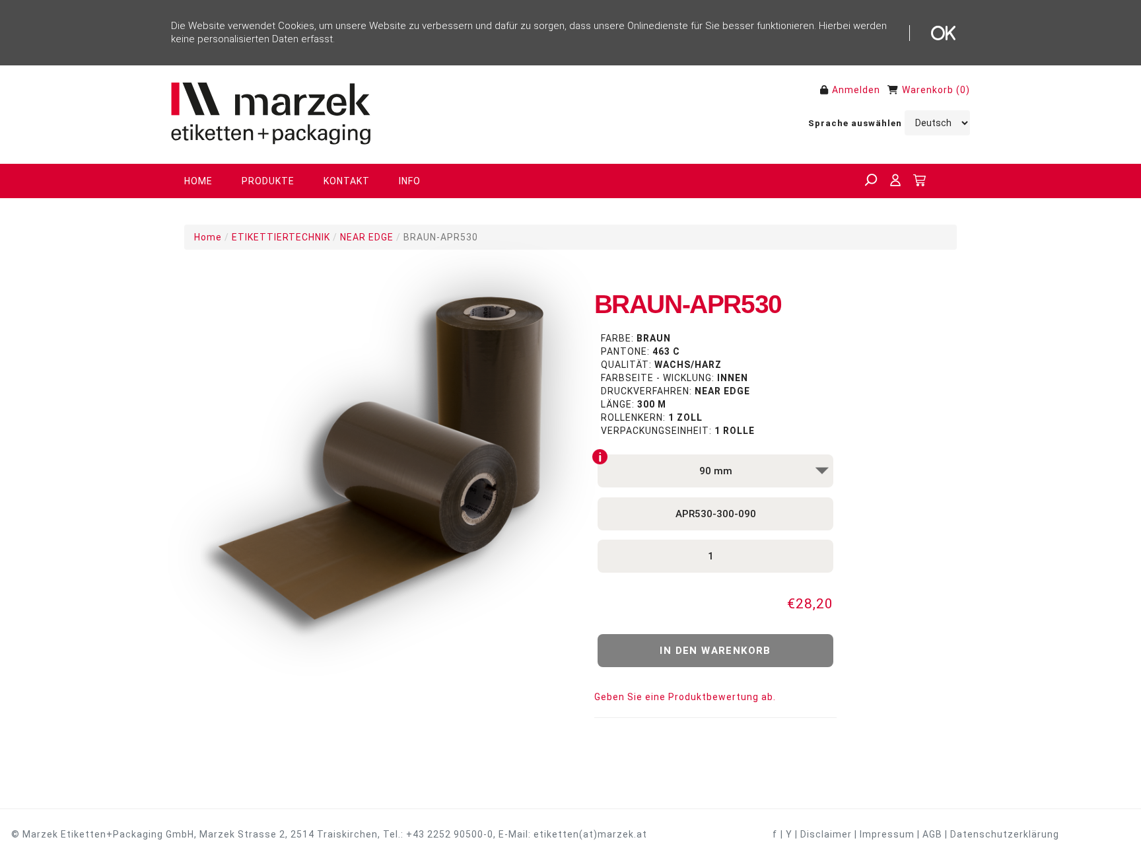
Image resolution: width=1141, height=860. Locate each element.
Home (208, 237)
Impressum (887, 834)
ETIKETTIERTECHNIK (281, 237)
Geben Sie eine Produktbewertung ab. (685, 697)
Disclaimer (826, 834)
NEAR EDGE (367, 237)
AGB (932, 834)
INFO (410, 181)
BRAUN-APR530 (440, 237)
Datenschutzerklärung (1004, 834)
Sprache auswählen (855, 123)
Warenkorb (927, 90)
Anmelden (856, 90)
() (963, 90)
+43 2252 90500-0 (449, 834)
